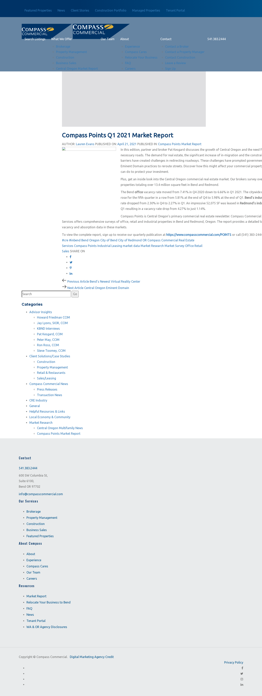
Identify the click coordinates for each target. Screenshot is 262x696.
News (30, 614)
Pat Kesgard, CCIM (50, 334)
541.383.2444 (28, 468)
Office (189, 245)
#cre (65, 240)
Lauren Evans (85, 144)
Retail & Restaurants (51, 372)
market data (131, 245)
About (30, 554)
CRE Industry (38, 400)
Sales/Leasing (46, 378)
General (34, 406)
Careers (31, 578)
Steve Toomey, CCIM (51, 350)
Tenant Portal (35, 620)
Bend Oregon (90, 240)
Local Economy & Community (49, 417)
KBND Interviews (48, 328)
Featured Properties (40, 536)
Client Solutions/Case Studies (49, 356)
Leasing (116, 245)
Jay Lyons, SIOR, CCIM (52, 323)
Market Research (152, 245)
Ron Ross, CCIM (48, 345)
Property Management (52, 367)
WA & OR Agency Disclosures (46, 627)
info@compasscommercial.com (41, 494)
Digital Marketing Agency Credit (92, 657)
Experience (33, 560)
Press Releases (47, 389)
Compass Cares (37, 566)
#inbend (75, 240)
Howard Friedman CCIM (53, 317)
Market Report (36, 596)
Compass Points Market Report (179, 144)
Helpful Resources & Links (47, 411)
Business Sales (36, 530)
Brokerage (33, 511)
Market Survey (174, 245)
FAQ (29, 608)
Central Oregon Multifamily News (60, 428)
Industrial (104, 245)
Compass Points (85, 245)
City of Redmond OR (132, 240)
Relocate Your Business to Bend (48, 602)
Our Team (33, 572)
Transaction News (49, 395)
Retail (198, 245)
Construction (46, 361)
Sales (65, 251)
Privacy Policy (233, 662)
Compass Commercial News (48, 384)
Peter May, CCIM (48, 339)
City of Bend (108, 240)
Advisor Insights (40, 312)
